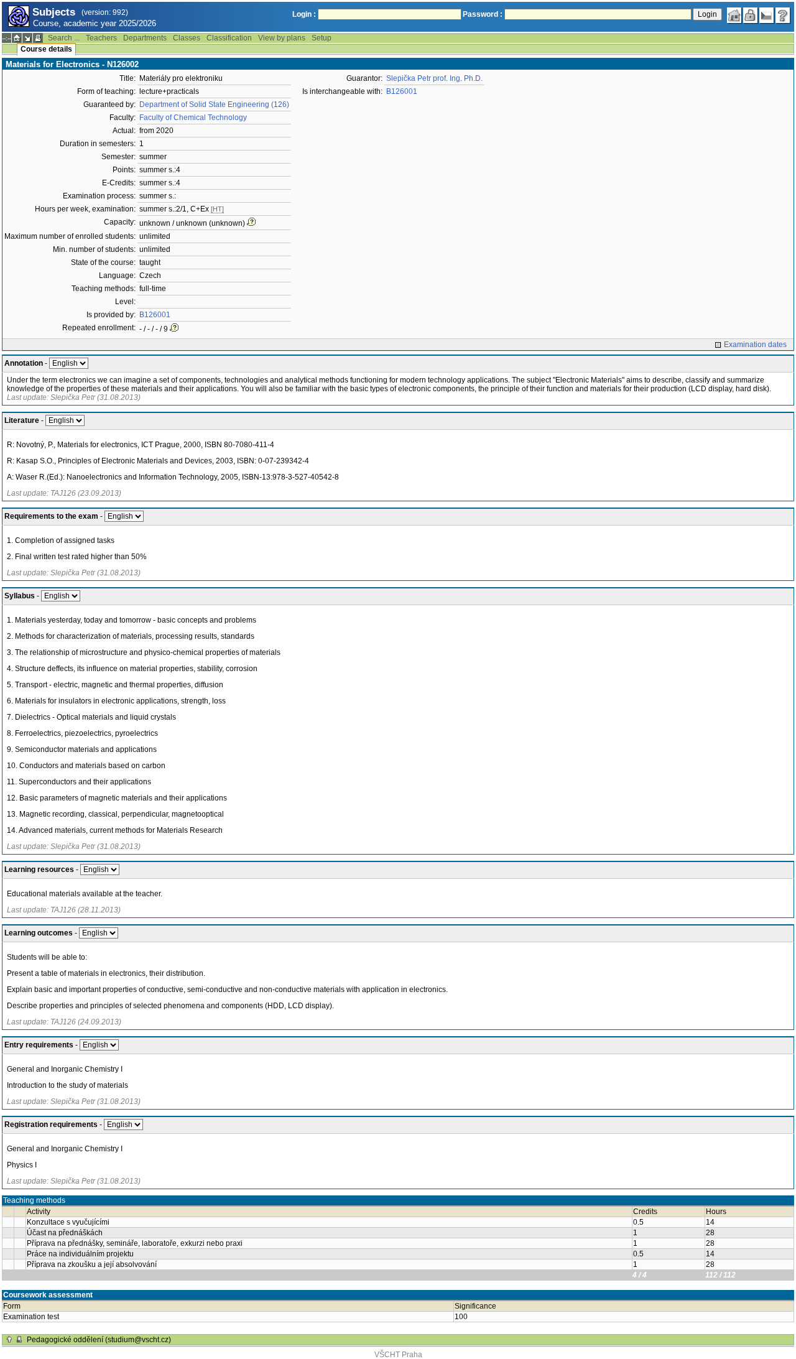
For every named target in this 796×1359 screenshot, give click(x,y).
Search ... (64, 38)
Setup (321, 38)
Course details (46, 49)
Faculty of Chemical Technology (193, 117)
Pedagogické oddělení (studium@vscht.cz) (99, 1339)
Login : (304, 14)
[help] (783, 15)
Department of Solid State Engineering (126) (214, 104)
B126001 (154, 314)
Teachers (101, 38)
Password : (482, 14)
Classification (229, 38)
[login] (751, 15)
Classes (186, 38)
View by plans (281, 38)
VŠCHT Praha (398, 1354)
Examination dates (755, 344)
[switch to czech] (767, 15)
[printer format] (38, 38)
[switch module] (27, 38)
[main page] (734, 15)
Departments (145, 38)
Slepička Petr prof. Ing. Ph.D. (434, 78)
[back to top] (9, 1340)
